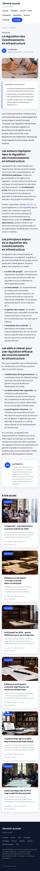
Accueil (5, 11)
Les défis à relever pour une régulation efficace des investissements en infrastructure (20, 102)
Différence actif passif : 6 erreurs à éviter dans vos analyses (15, 581)
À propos (5, 20)
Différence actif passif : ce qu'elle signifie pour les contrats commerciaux (16, 687)
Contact (17, 20)
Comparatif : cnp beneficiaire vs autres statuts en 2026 (18, 527)
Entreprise (6, 15)
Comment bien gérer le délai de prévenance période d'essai (18, 740)
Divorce (27, 15)
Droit (30, 11)
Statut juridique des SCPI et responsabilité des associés (17, 792)
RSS (17, 844)
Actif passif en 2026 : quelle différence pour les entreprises (19, 633)
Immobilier (17, 15)
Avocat (23, 11)
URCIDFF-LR (31, 204)
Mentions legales (8, 844)
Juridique (14, 11)
